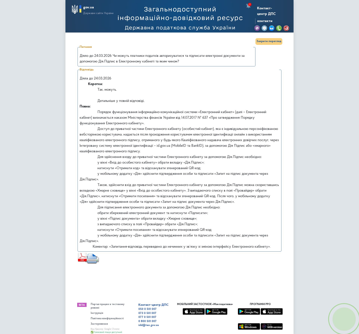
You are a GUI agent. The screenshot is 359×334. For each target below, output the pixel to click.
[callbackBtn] (344, 319)
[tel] (279, 28)
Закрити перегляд (268, 41)
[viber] (257, 28)
